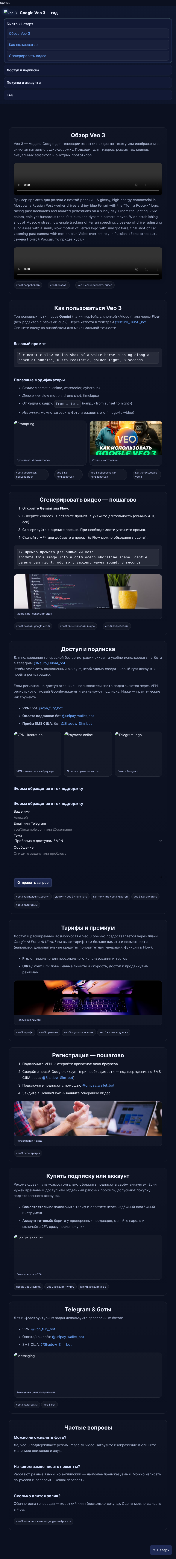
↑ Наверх (161, 1550)
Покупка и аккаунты (24, 82)
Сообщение (23, 847)
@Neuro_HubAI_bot (131, 322)
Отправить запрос (33, 882)
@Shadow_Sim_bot (76, 723)
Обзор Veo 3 (19, 33)
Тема (18, 835)
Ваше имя (22, 811)
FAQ (10, 95)
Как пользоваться (24, 44)
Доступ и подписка (23, 70)
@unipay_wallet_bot (78, 716)
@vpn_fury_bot (51, 708)
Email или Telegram (30, 823)
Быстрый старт (20, 24)
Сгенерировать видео (27, 56)
